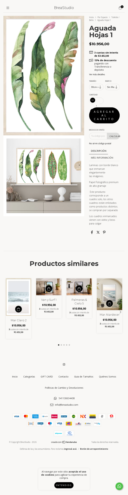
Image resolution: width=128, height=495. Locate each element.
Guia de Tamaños (83, 376)
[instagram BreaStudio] (64, 364)
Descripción (98, 150)
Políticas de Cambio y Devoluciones (64, 387)
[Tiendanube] (64, 442)
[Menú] (8, 7)
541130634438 (67, 398)
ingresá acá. (70, 448)
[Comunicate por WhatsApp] (119, 486)
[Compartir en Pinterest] (104, 232)
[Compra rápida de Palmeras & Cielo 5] (79, 288)
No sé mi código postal (100, 143)
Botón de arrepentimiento (94, 448)
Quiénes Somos (107, 376)
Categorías (29, 376)
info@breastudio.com (66, 404)
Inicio (91, 17)
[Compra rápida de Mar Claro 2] (18, 309)
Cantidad (93, 95)
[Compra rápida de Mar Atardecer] (109, 303)
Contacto (63, 376)
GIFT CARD (47, 376)
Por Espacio (103, 17)
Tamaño (92, 81)
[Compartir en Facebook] (92, 232)
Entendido (64, 485)
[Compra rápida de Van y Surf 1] (49, 288)
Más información (102, 157)
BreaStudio (64, 8)
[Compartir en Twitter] (98, 232)
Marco (108, 81)
